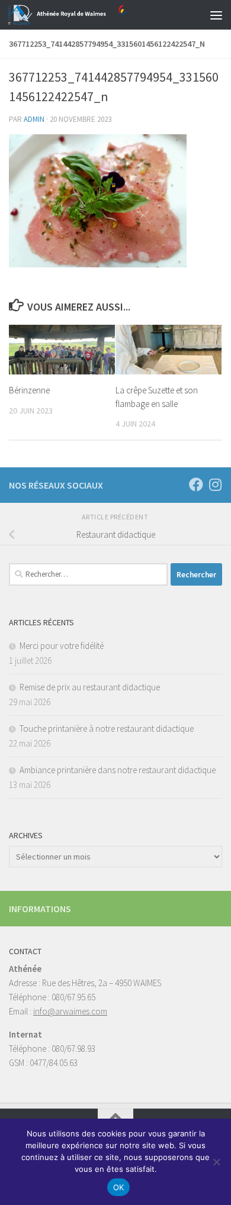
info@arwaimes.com (70, 1011)
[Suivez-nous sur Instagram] (215, 484)
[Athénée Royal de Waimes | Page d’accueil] (87, 15)
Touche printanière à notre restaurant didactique (107, 728)
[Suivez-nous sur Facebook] (196, 484)
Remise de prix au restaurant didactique (90, 687)
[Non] (216, 1162)
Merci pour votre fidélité (62, 645)
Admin (34, 119)
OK (118, 1187)
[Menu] (216, 15)
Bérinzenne (29, 390)
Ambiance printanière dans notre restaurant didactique (118, 770)
